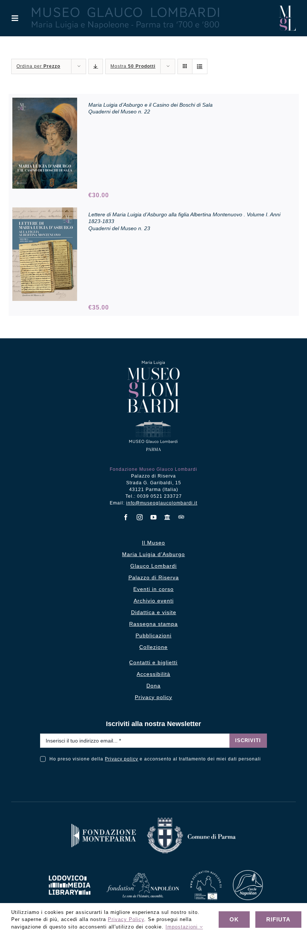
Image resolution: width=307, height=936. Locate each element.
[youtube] (154, 517)
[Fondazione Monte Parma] (104, 826)
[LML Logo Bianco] (69, 873)
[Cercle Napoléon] (248, 873)
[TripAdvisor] (181, 517)
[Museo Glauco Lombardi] (287, 8)
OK (234, 919)
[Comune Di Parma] (191, 820)
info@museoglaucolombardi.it (161, 503)
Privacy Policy (126, 919)
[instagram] (140, 517)
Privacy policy (121, 759)
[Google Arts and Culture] (167, 517)
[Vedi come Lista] (199, 66)
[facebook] (126, 517)
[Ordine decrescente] (95, 66)
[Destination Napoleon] (206, 873)
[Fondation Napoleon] (142, 875)
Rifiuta (278, 919)
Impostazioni (182, 927)
